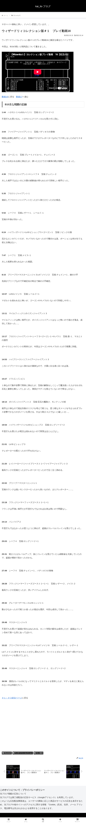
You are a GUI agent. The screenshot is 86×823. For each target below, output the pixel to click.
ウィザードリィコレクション (23, 753)
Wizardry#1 (7, 753)
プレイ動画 (39, 753)
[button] (79, 495)
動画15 (5, 97)
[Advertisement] (43, 728)
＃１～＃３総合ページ (12, 698)
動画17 (19, 97)
